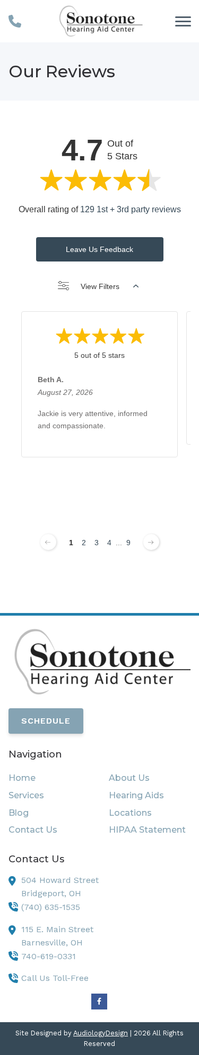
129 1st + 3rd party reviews (130, 209)
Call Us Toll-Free (55, 978)
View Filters (100, 286)
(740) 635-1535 (50, 907)
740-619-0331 (48, 956)
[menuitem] (49, 778)
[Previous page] (48, 542)
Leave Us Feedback (99, 249)
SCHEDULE (46, 721)
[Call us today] (14, 21)
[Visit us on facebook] (99, 1001)
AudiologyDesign (100, 1033)
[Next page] (151, 542)
